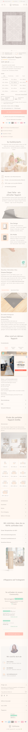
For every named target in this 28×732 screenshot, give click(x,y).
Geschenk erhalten (20, 370)
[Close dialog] (26, 356)
